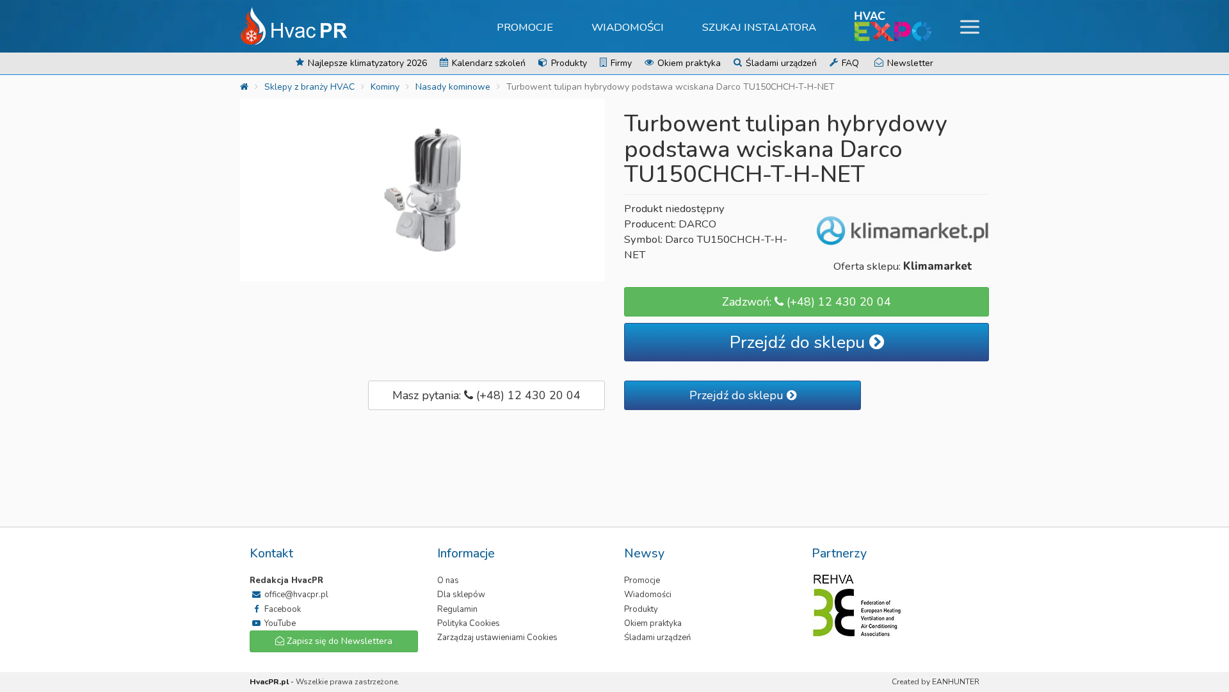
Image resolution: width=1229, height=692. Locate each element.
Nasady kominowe (452, 87)
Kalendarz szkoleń (487, 63)
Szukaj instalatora (759, 27)
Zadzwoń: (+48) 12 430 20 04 (806, 301)
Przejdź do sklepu (799, 342)
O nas (448, 580)
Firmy (620, 63)
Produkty (568, 63)
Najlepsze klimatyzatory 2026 (366, 63)
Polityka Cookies (468, 623)
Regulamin (457, 609)
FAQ (849, 63)
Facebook (281, 609)
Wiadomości (627, 27)
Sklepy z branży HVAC (309, 87)
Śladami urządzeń (780, 63)
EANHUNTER (955, 682)
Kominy (385, 87)
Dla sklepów (461, 594)
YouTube (279, 623)
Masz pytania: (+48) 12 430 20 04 (486, 395)
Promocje (525, 27)
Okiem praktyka (688, 63)
